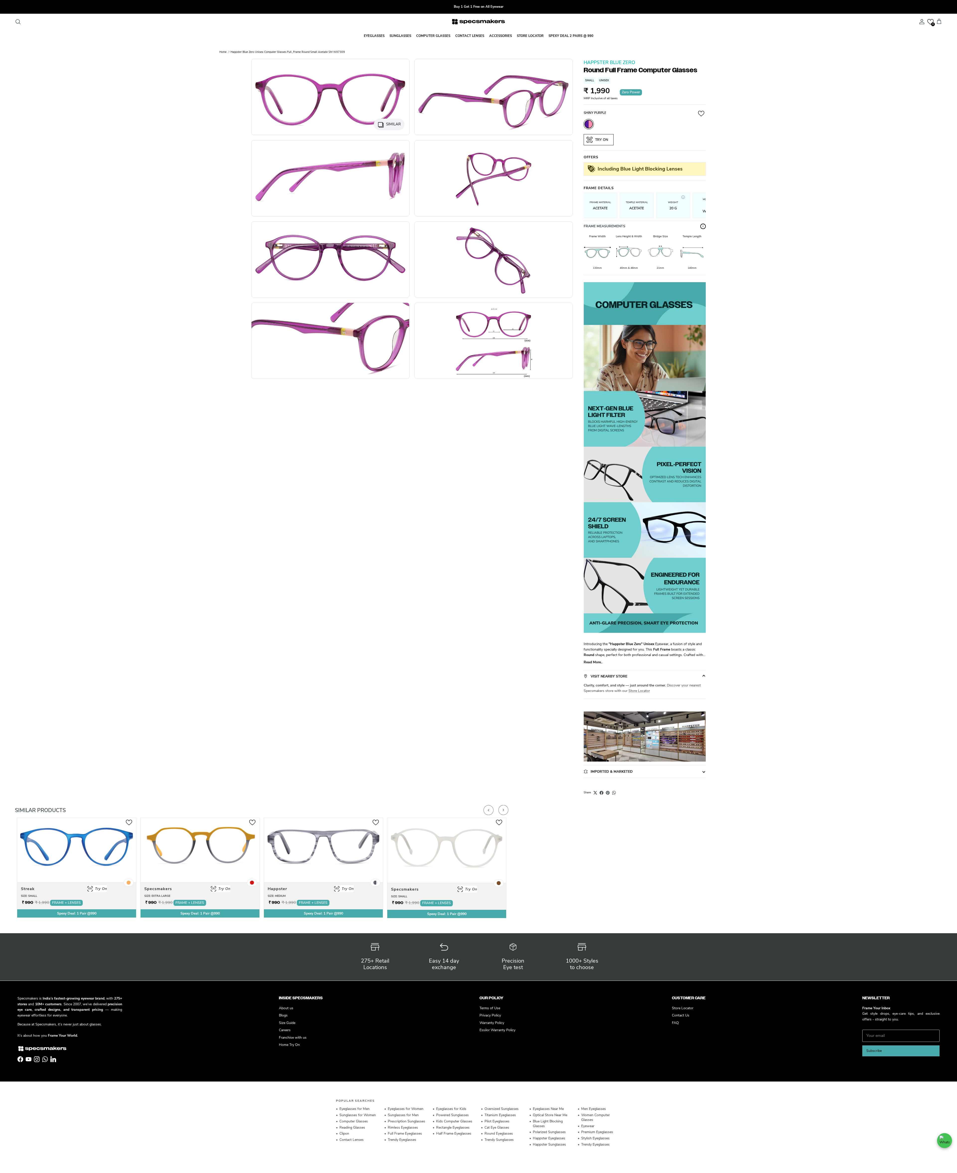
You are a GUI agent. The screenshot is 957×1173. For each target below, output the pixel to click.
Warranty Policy (491, 1022)
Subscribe (874, 1050)
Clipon (344, 1133)
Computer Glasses (353, 1121)
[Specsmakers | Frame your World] (478, 22)
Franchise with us (293, 1037)
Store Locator (639, 690)
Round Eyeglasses (498, 1133)
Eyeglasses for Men (354, 1108)
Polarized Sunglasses (549, 1132)
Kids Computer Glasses (454, 1121)
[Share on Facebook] (601, 793)
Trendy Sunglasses (499, 1139)
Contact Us (680, 1015)
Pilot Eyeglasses (496, 1121)
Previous (488, 810)
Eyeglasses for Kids (451, 1108)
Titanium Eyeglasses (500, 1115)
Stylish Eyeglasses (595, 1138)
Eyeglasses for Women (405, 1108)
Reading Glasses (352, 1127)
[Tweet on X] (595, 793)
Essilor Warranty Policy (497, 1030)
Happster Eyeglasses (549, 1138)
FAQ (675, 1022)
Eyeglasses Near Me (548, 1108)
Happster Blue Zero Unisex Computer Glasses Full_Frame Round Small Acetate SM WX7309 (288, 52)
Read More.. (593, 662)
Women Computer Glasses (595, 1117)
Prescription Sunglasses (406, 1121)
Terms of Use (489, 1008)
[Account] (921, 22)
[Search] (18, 22)
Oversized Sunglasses (501, 1108)
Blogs (283, 1015)
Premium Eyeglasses (597, 1132)
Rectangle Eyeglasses (453, 1127)
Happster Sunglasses (549, 1144)
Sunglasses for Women (357, 1115)
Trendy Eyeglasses (402, 1139)
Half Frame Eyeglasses (453, 1133)
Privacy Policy (490, 1015)
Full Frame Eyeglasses (405, 1133)
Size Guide (287, 1022)
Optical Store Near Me (550, 1115)
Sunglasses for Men (403, 1115)
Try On (601, 139)
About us (286, 1008)
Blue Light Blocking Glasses (548, 1123)
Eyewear (587, 1126)
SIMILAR (393, 124)
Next (503, 810)
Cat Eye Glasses (496, 1127)
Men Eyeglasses (593, 1108)
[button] (930, 22)
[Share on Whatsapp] (614, 793)
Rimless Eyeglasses (403, 1127)
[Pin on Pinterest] (608, 793)
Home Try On (289, 1044)
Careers (285, 1030)
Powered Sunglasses (452, 1115)
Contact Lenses (351, 1139)
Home (223, 52)
